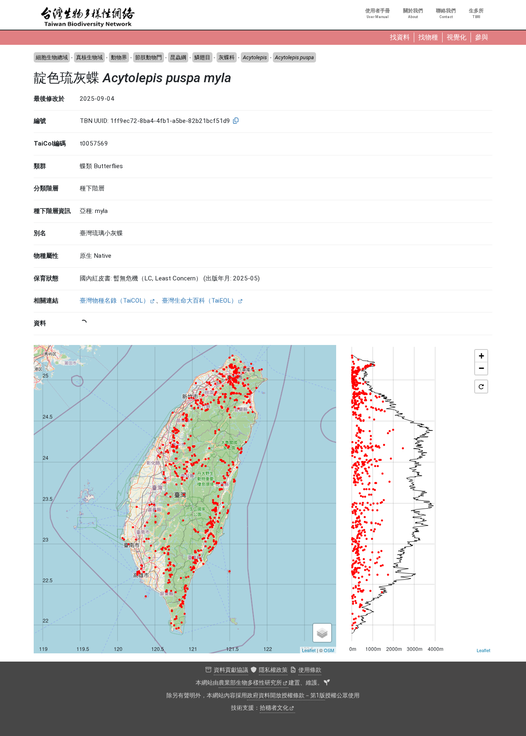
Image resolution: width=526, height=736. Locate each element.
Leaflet (309, 650)
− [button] (481, 368)
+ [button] (481, 356)
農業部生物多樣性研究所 (250, 682)
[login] (326, 682)
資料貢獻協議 (231, 670)
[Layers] (322, 633)
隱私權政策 (273, 670)
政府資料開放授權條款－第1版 (286, 695)
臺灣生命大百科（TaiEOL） (199, 300)
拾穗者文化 (274, 707)
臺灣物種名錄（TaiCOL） (114, 300)
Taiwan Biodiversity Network (88, 17)
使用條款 (309, 670)
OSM (329, 650)
